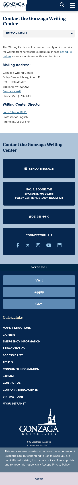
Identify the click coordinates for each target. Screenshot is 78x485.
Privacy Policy (61, 464)
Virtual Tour (13, 397)
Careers (9, 335)
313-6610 (43, 216)
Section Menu (16, 33)
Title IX (8, 362)
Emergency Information (21, 341)
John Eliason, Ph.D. (15, 112)
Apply (39, 292)
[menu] (72, 5)
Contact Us (12, 383)
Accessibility (13, 355)
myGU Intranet (14, 403)
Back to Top (38, 267)
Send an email (12, 91)
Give (39, 304)
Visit (39, 280)
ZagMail (9, 376)
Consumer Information (21, 369)
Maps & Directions (17, 328)
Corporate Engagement (21, 390)
